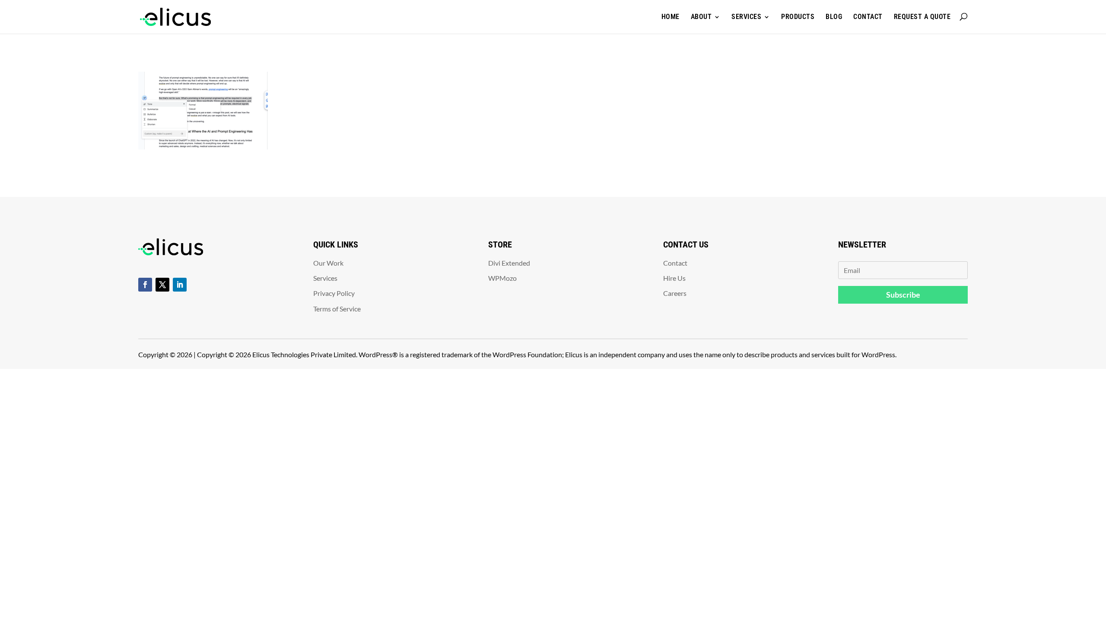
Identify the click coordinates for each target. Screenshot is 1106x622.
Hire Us (674, 278)
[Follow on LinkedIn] (180, 285)
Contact (868, 17)
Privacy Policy (334, 293)
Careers (674, 293)
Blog (834, 17)
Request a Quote (922, 17)
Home (670, 17)
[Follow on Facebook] (145, 285)
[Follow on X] (162, 285)
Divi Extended (509, 263)
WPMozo (502, 278)
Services (746, 17)
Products (797, 17)
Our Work (328, 263)
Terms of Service (337, 309)
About (701, 17)
